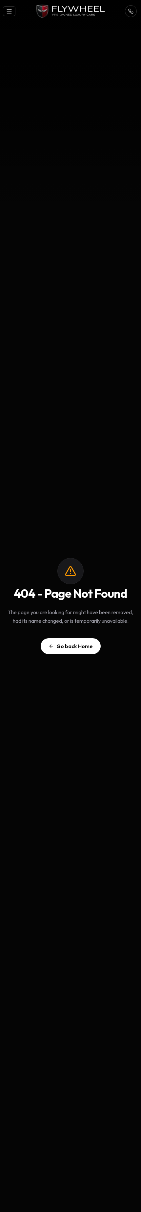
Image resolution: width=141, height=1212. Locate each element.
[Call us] (131, 11)
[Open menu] (9, 11)
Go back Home (74, 646)
